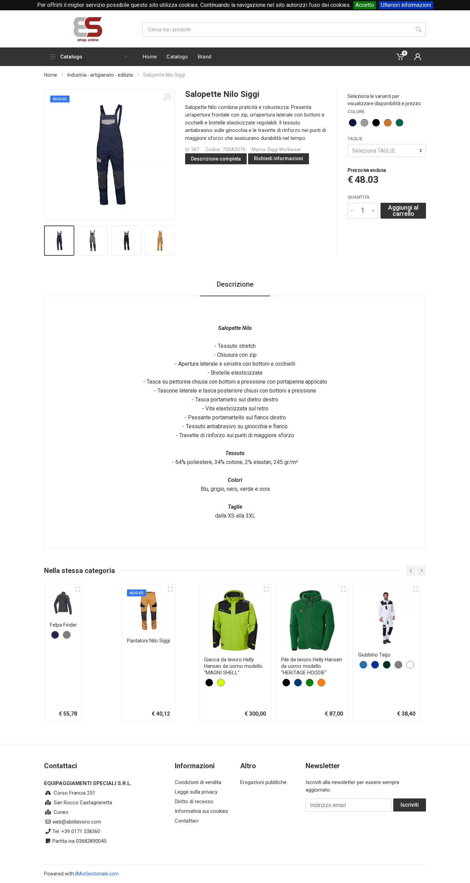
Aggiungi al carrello (403, 210)
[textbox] (387, 150)
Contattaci (187, 821)
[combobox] (387, 150)
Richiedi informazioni (278, 158)
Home (50, 75)
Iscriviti (409, 805)
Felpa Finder (63, 625)
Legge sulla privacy (196, 792)
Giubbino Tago (374, 655)
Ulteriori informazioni (406, 5)
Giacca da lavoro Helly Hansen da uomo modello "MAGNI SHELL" (233, 666)
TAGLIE (355, 138)
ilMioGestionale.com (97, 873)
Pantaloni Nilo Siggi (148, 641)
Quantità (359, 197)
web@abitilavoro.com (76, 822)
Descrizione (235, 284)
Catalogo (71, 57)
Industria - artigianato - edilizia (100, 75)
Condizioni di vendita (198, 782)
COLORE (356, 111)
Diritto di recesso (194, 801)
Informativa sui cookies (201, 811)
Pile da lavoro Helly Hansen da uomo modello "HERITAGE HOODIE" (311, 666)
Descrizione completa (216, 159)
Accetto (364, 5)
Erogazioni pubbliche (263, 782)
